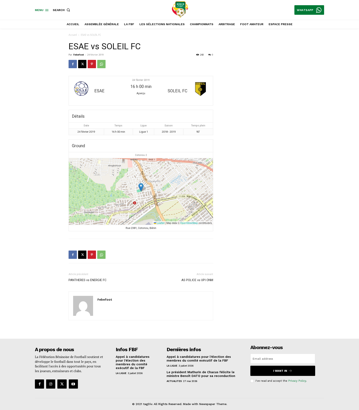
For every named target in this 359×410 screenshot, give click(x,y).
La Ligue (121, 373)
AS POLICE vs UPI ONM (197, 280)
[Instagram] (50, 384)
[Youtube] (73, 384)
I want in (280, 370)
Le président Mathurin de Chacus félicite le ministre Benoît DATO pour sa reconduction (201, 374)
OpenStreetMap (189, 223)
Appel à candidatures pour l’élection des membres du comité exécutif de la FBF (132, 362)
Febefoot (78, 54)
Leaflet (160, 223)
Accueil (73, 35)
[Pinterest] (92, 64)
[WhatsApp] (101, 64)
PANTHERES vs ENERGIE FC (88, 280)
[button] (62, 10)
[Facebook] (73, 64)
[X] (82, 64)
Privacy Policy (297, 380)
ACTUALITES (174, 381)
